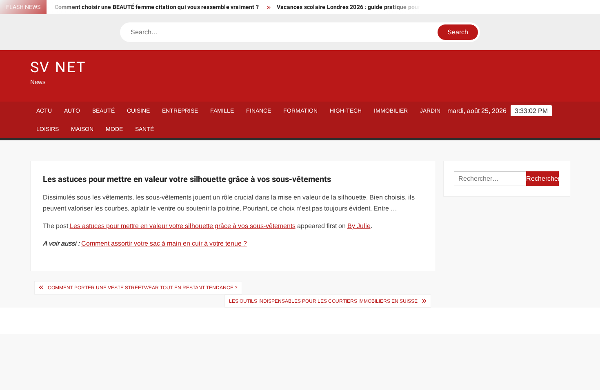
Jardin (430, 110)
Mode (114, 129)
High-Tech (346, 110)
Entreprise (180, 110)
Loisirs (47, 129)
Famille (222, 110)
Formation (300, 110)
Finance (258, 110)
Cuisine (138, 110)
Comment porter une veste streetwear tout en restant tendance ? (143, 287)
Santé (144, 129)
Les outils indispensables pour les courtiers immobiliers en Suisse (323, 301)
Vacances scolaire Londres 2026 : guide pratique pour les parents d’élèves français (380, 7)
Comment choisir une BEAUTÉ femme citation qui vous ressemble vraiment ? (150, 7)
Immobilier (391, 110)
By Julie (359, 225)
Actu (44, 110)
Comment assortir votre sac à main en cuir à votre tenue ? (164, 243)
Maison (82, 129)
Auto (72, 110)
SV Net (58, 67)
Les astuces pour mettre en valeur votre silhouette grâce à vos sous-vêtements (183, 225)
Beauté (103, 110)
